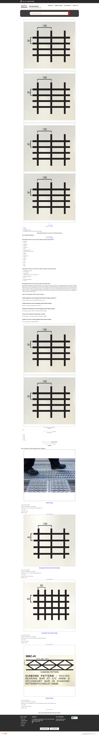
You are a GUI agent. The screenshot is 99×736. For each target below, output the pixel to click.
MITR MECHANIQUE (35, 7)
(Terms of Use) (94, 733)
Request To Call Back (49, 226)
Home (24, 227)
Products (25, 228)
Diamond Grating (49, 698)
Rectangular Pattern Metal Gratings (49, 633)
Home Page (50, 5)
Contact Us (75, 5)
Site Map (22, 725)
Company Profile (59, 5)
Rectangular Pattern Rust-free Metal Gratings (49, 568)
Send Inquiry (50, 225)
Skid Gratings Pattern (27, 230)
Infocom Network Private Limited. (92, 734)
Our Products (67, 5)
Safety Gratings (49, 502)
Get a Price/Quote (49, 236)
